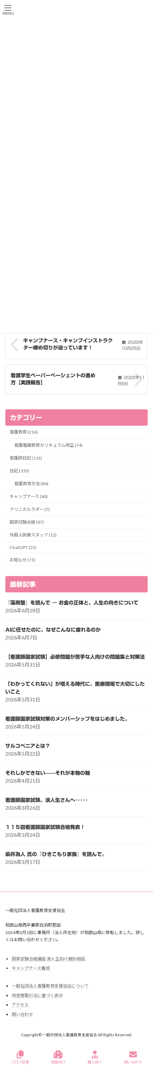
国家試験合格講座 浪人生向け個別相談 (48, 958)
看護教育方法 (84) (31, 483)
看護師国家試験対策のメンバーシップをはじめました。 (67, 718)
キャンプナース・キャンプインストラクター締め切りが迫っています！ (68, 344)
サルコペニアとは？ (27, 745)
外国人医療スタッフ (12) (33, 535)
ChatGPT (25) (23, 547)
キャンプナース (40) (29, 496)
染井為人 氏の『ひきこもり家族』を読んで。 (56, 854)
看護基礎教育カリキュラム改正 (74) (48, 445)
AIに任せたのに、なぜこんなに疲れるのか (53, 629)
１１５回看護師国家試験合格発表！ (45, 827)
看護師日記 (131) (26, 458)
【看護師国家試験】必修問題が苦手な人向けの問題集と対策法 (75, 656)
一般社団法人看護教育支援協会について (50, 986)
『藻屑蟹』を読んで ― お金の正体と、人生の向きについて (71, 602)
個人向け (95, 1062)
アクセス (20, 1005)
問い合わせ (22, 1014)
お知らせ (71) (22, 559)
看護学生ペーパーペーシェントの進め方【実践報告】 (53, 379)
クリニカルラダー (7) (30, 509)
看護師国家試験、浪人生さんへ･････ (46, 800)
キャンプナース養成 (31, 968)
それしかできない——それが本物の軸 (47, 773)
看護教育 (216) (24, 432)
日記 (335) (19, 470)
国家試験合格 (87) (27, 522)
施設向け (58, 1062)
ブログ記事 (20, 1062)
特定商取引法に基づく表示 (37, 995)
